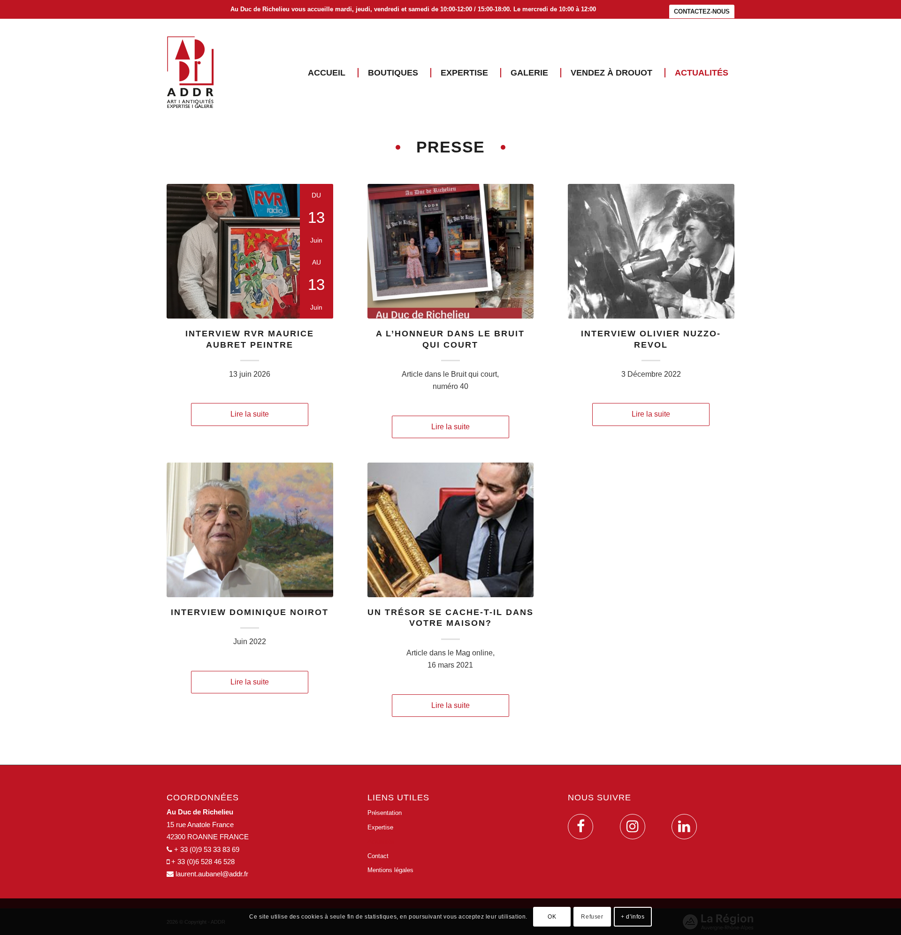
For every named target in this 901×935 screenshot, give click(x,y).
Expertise (380, 827)
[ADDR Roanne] (190, 72)
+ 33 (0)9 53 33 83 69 (206, 849)
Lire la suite (249, 414)
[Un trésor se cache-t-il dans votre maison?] (450, 530)
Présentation (384, 812)
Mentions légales (390, 870)
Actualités (381, 841)
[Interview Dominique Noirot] (250, 530)
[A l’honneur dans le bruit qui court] (450, 251)
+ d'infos (632, 916)
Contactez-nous (702, 11)
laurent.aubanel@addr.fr (212, 874)
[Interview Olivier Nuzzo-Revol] (651, 251)
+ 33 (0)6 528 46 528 (203, 862)
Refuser (592, 916)
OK (552, 916)
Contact (378, 855)
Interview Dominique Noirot (249, 612)
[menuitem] (699, 11)
